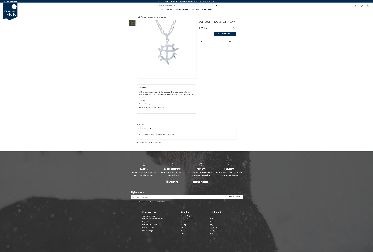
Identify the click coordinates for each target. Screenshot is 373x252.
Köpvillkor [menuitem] (184, 228)
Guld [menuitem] (212, 219)
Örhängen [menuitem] (213, 231)
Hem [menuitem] (162, 10)
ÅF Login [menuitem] (184, 234)
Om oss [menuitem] (195, 10)
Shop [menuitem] (169, 10)
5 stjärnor (146, 128)
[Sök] (216, 6)
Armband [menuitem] (213, 228)
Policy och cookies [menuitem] (187, 219)
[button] (361, 5)
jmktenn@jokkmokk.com (179, 1)
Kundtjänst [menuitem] (207, 10)
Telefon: (145, 216)
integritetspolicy (161, 201)
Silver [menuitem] (212, 222)
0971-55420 (164, 1)
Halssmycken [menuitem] (214, 234)
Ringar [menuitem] (212, 225)
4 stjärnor (144, 128)
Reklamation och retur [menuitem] (188, 222)
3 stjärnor (142, 128)
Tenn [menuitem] (212, 216)
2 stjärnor (140, 128)
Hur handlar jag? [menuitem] (186, 216)
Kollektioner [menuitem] (182, 10)
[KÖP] (225, 34)
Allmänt (142, 87)
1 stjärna (139, 128)
